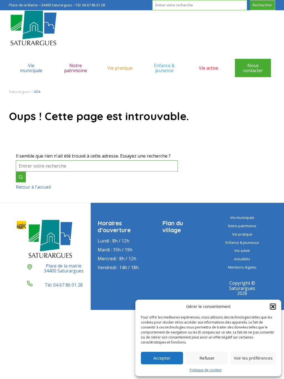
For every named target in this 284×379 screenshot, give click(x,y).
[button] (273, 306)
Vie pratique (120, 68)
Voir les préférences (253, 358)
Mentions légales (242, 267)
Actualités (242, 258)
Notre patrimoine (75, 68)
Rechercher (262, 4)
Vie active (208, 68)
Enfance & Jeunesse (242, 242)
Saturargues (19, 91)
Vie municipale (31, 68)
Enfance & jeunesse (164, 68)
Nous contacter (253, 68)
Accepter (162, 358)
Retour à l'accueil (33, 187)
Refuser (207, 358)
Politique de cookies (206, 370)
